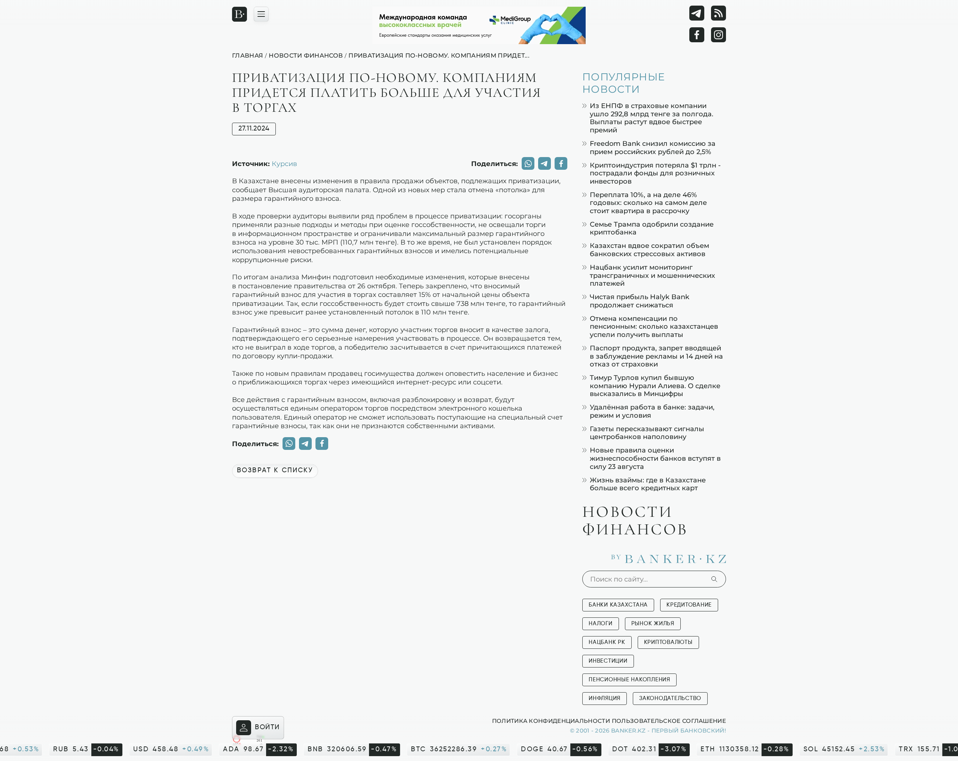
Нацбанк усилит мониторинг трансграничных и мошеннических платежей (652, 275)
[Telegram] (696, 13)
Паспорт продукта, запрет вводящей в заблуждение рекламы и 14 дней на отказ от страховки (656, 356)
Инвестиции (608, 661)
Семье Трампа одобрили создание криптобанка (652, 228)
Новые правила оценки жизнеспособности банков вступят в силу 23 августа (655, 458)
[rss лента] (718, 13)
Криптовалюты (668, 642)
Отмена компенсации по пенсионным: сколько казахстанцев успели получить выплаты (654, 326)
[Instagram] (718, 34)
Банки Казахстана (618, 605)
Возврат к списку (275, 470)
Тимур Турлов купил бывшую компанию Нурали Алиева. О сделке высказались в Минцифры (655, 386)
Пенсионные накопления (629, 679)
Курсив (284, 163)
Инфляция (604, 698)
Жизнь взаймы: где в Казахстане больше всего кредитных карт (648, 484)
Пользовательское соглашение (669, 720)
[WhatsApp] (528, 163)
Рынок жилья (652, 623)
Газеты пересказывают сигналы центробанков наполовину (647, 433)
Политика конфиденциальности (551, 720)
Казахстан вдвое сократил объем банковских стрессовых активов (649, 250)
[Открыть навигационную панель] (261, 14)
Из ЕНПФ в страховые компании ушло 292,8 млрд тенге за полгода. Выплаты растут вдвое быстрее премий (651, 118)
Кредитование (689, 605)
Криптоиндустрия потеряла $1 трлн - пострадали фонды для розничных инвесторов (655, 173)
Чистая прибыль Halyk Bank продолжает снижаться (639, 301)
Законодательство (670, 698)
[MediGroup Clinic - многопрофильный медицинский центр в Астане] (479, 25)
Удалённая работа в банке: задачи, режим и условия (652, 411)
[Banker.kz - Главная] (239, 14)
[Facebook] (696, 34)
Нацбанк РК (607, 642)
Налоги (601, 623)
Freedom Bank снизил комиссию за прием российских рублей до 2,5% (653, 147)
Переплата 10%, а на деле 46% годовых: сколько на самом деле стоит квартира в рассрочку (648, 203)
